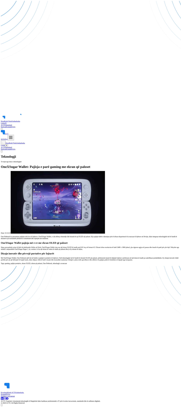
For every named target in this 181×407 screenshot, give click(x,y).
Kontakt (8, 127)
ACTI (3, 125)
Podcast (3, 127)
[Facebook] (7, 399)
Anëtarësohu (16, 121)
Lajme (4, 123)
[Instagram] (4, 399)
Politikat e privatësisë (8, 396)
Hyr (6, 139)
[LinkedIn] (2, 399)
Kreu (2, 121)
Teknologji (8, 125)
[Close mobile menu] (3, 142)
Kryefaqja (4, 392)
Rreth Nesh (8, 121)
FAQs (13, 127)
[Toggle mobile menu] (11, 137)
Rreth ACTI (11, 392)
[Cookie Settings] (2, 405)
